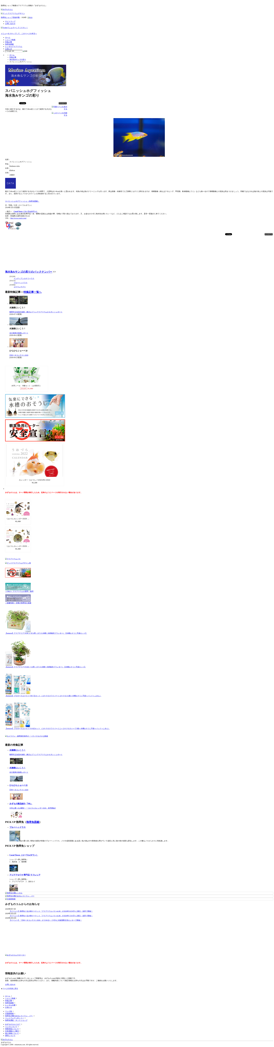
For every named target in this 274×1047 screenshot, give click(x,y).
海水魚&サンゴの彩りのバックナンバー (28, 271)
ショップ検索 (10, 40)
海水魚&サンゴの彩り (17, 59)
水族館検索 (9, 1013)
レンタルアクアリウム (13, 46)
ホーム (7, 37)
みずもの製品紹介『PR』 (21, 803)
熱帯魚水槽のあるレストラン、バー (19, 1016)
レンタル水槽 (10, 1005)
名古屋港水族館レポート (18, 333)
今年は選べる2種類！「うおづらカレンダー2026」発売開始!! (32, 808)
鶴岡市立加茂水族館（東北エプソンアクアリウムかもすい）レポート (36, 312)
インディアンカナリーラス (24, 278)
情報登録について (12, 1029)
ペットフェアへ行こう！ (14, 1018)
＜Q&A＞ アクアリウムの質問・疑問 (19, 591)
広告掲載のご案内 (12, 1031)
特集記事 (8, 42)
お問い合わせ (10, 24)
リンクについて (11, 1026)
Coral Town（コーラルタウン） (26, 211)
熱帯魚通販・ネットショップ (16, 1020)
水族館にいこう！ (17, 750)
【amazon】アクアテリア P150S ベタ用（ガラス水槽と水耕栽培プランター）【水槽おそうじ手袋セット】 (45, 667)
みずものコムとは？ (13, 1024)
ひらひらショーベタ (18, 785)
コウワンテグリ (20, 287)
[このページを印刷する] (59, 115)
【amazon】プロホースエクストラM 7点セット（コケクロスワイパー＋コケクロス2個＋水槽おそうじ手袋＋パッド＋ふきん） (53, 696)
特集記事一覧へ (33, 292)
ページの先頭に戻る (10, 988)
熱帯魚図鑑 (9, 44)
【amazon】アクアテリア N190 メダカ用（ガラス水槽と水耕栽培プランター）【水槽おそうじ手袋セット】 (46, 633)
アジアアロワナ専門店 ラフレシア (24, 875)
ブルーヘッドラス (20, 283)
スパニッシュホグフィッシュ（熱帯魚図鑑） (22, 201)
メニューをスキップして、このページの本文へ (19, 33)
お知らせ (8, 49)
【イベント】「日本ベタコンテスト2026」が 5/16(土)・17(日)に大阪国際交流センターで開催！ (45, 920)
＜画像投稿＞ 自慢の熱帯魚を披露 (18, 603)
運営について (10, 1035)
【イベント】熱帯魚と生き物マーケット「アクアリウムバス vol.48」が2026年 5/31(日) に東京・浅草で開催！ (51, 916)
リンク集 (8, 1011)
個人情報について (12, 1033)
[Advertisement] (21, 253)
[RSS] (30, 17)
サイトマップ (10, 21)
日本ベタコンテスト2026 (18, 355)
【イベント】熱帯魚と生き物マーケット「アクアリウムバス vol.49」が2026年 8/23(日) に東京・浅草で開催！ (51, 911)
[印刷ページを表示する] (59, 109)
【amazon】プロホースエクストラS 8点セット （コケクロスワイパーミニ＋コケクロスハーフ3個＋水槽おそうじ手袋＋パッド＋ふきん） (57, 728)
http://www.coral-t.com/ (18, 218)
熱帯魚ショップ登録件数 (10, 17)
